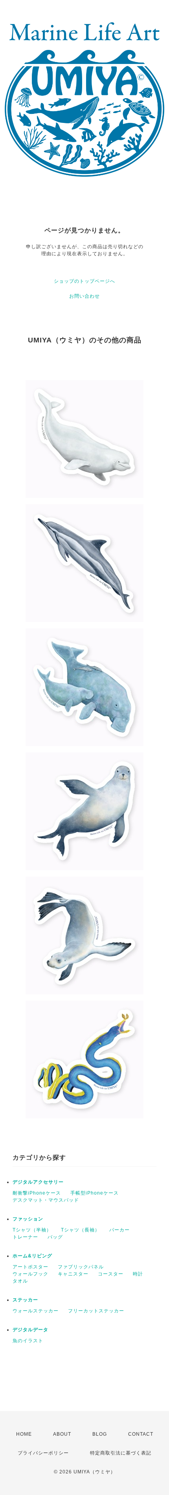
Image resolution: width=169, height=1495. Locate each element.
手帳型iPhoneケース (94, 1193)
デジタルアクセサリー (38, 1182)
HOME (24, 1434)
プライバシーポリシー (43, 1453)
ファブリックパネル (81, 1267)
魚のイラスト (28, 1340)
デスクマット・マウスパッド (46, 1200)
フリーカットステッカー (96, 1311)
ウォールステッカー (36, 1311)
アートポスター (30, 1267)
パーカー (119, 1230)
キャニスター (73, 1274)
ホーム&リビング (32, 1256)
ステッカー (25, 1300)
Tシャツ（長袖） (80, 1230)
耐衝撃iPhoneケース (37, 1193)
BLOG (99, 1434)
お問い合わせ (84, 296)
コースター (110, 1274)
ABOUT (62, 1434)
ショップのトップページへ (84, 281)
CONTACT (140, 1434)
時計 (138, 1274)
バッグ (55, 1237)
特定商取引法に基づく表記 (120, 1453)
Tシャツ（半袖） (32, 1230)
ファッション (28, 1219)
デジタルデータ (30, 1329)
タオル (20, 1281)
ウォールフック (30, 1274)
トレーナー (25, 1237)
